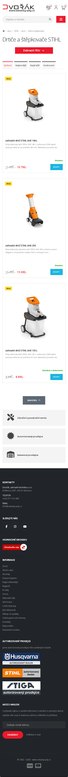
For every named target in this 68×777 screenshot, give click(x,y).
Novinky (6, 574)
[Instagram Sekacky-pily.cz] (15, 526)
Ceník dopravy (9, 606)
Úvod (4, 566)
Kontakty (6, 621)
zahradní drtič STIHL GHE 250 (20, 245)
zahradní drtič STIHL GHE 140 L (21, 140)
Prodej (5, 590)
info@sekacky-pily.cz (12, 506)
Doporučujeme (9, 578)
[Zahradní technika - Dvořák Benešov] (18, 7)
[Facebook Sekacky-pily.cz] (6, 526)
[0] (48, 7)
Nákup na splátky (10, 614)
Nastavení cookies (11, 629)
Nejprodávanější (10, 582)
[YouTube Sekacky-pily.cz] (25, 526)
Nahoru (32, 400)
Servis (5, 594)
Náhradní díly (8, 598)
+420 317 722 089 (10, 498)
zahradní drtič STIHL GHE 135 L (21, 350)
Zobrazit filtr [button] (32, 50)
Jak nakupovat (9, 610)
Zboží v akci (7, 570)
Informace (7, 602)
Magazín (6, 586)
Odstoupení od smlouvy (13, 617)
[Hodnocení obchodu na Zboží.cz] (14, 547)
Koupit (56, 167)
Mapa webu (7, 625)
